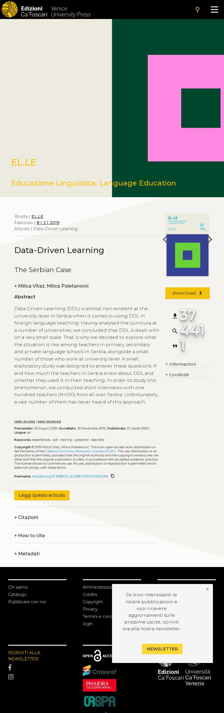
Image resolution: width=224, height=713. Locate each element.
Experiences (41, 440)
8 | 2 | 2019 (48, 222)
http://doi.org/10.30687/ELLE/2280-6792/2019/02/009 (70, 476)
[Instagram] (37, 677)
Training (66, 440)
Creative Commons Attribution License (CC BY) (80, 451)
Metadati (27, 553)
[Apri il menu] (214, 9)
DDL (55, 440)
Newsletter (162, 649)
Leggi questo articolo (42, 495)
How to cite (29, 535)
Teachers (97, 440)
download (187, 293)
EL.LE (37, 216)
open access (24, 421)
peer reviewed (49, 421)
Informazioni (180, 364)
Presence (82, 440)
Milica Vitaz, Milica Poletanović (51, 286)
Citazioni (26, 517)
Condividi (177, 374)
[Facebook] (37, 668)
